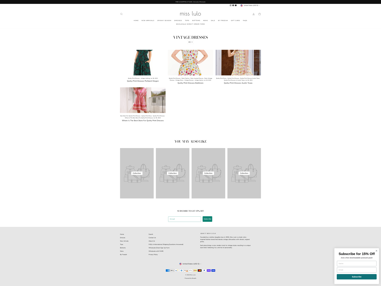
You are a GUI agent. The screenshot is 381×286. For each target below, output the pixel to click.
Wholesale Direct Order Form (190, 24)
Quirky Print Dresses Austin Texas (250, 78)
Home (136, 20)
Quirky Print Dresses (134, 78)
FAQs (245, 20)
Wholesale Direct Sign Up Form (159, 248)
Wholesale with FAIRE (156, 251)
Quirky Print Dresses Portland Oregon (143, 81)
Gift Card (235, 20)
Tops (187, 20)
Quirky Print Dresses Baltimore (190, 83)
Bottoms (196, 20)
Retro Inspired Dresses (196, 78)
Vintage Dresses (189, 80)
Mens (205, 20)
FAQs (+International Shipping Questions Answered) (166, 244)
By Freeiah (123, 254)
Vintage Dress (179, 80)
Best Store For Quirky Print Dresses (130, 116)
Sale (213, 20)
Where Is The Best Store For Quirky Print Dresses (139, 118)
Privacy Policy (153, 254)
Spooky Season (164, 20)
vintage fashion (199, 80)
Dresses (178, 20)
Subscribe (207, 219)
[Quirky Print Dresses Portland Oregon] (143, 62)
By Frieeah (223, 20)
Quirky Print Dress (221, 78)
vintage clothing (145, 78)
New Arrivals (148, 20)
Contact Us (152, 238)
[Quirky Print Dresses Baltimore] (190, 62)
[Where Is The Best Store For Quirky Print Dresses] (143, 100)
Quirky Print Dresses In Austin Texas (234, 80)
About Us (152, 241)
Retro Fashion (186, 78)
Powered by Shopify (190, 278)
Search (151, 234)
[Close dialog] (376, 251)
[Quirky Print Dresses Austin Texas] (238, 62)
